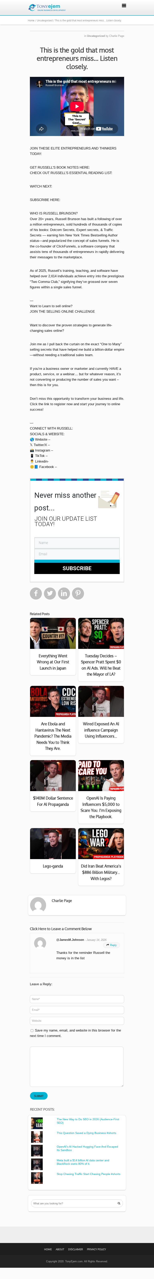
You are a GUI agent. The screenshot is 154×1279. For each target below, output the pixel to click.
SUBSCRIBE (77, 568)
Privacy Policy (96, 1249)
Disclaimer (75, 1249)
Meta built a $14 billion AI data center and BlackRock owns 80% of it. (83, 1162)
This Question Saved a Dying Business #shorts (86, 1133)
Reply (111, 945)
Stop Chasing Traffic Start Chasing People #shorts (88, 1174)
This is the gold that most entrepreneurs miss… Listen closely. (77, 58)
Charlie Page (116, 35)
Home (48, 1249)
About (60, 1249)
